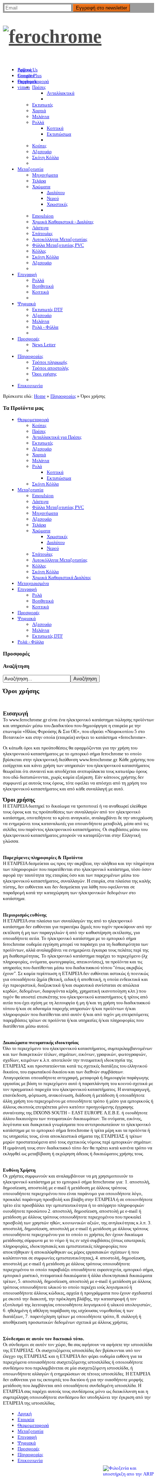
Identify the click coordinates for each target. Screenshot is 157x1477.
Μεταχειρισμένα (33, 583)
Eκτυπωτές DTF (47, 636)
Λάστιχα (40, 501)
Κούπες (39, 425)
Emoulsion (43, 495)
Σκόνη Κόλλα (45, 484)
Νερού (53, 548)
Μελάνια (40, 460)
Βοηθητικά (43, 601)
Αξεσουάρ (41, 449)
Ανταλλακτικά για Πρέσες (56, 437)
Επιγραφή (27, 589)
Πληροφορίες (63, 396)
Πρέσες (39, 431)
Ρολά (37, 466)
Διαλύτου (56, 542)
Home (40, 396)
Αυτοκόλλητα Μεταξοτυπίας (59, 560)
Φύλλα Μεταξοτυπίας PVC (58, 507)
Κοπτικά (55, 472)
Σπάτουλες (42, 554)
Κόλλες (39, 565)
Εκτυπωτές (42, 443)
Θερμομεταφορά (33, 419)
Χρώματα (41, 530)
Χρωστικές (57, 536)
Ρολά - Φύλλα (31, 642)
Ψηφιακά (27, 618)
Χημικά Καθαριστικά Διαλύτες (61, 577)
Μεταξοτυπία (30, 489)
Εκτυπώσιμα (59, 478)
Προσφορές (28, 612)
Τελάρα (39, 525)
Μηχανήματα (45, 513)
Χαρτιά (39, 454)
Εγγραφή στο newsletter (101, 8)
